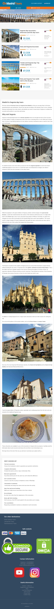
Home (3, 10)
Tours (19, 8)
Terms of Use (27, 591)
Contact (24, 585)
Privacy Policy (27, 593)
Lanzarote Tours (9, 521)
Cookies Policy (27, 594)
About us (29, 585)
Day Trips (12, 10)
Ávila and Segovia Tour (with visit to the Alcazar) (29, 80)
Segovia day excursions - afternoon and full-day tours (29, 31)
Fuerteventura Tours (10, 523)
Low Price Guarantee (27, 590)
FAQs (27, 588)
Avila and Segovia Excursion (29, 47)
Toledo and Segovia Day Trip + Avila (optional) (29, 64)
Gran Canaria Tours (10, 519)
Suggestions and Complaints (27, 587)
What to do (36, 8)
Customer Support (36, 3)
